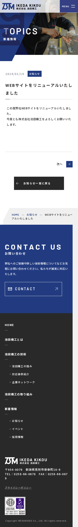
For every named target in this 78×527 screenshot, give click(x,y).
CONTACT (25, 289)
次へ (60, 164)
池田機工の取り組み (19, 394)
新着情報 (11, 409)
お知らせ (18, 421)
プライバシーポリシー (18, 487)
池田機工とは (14, 339)
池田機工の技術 (15, 354)
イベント (18, 429)
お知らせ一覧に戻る (37, 183)
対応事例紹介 (20, 374)
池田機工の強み (22, 366)
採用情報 (18, 437)
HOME (9, 325)
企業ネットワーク (23, 382)
